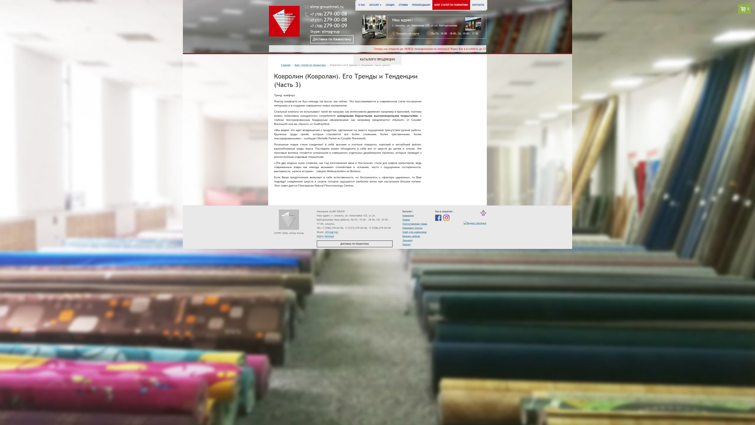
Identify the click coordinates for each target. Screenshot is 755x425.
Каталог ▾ (375, 5)
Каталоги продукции (377, 59)
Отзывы (403, 5)
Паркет (406, 244)
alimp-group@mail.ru (326, 7)
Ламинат (407, 240)
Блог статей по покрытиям (451, 5)
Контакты (478, 5)
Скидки (390, 5)
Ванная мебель (411, 236)
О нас (361, 5)
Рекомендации (421, 5)
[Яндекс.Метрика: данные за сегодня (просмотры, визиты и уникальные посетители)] (475, 223)
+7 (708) (328, 14)
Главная (286, 65)
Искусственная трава (414, 223)
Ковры (406, 219)
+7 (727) (328, 20)
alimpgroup (331, 31)
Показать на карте (407, 33)
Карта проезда (325, 236)
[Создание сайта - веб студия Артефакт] (483, 214)
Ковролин (408, 215)
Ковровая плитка (412, 228)
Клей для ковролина (414, 232)
